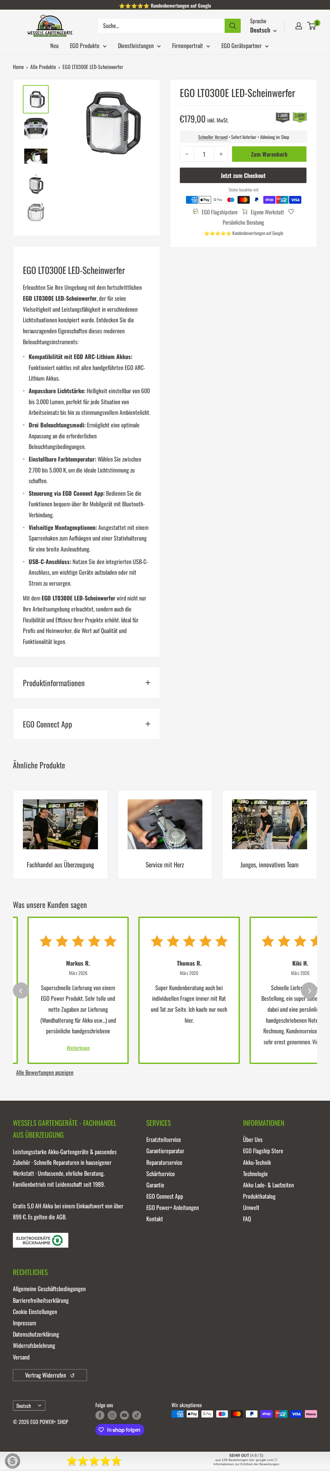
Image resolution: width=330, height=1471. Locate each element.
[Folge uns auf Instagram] (112, 1415)
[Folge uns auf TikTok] (136, 1415)
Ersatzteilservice (163, 1139)
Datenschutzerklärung (36, 1334)
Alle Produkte (43, 67)
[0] (312, 26)
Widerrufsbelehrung (34, 1345)
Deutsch (23, 1405)
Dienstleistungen (136, 45)
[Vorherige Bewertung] (21, 990)
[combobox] (161, 26)
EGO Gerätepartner (241, 45)
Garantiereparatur (165, 1150)
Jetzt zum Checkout (243, 175)
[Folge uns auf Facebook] (99, 1415)
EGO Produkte (85, 45)
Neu (54, 45)
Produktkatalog (259, 1196)
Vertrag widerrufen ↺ (50, 1375)
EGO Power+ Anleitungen (172, 1207)
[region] (165, 839)
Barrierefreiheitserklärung (41, 1300)
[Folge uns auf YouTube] (124, 1415)
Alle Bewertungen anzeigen (44, 1072)
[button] (311, 26)
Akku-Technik (257, 1162)
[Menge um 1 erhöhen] (221, 154)
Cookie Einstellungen (35, 1311)
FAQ (247, 1218)
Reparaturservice (164, 1162)
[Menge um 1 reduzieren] (187, 154)
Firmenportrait (187, 45)
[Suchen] (233, 26)
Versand (21, 1357)
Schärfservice (160, 1173)
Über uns (253, 1139)
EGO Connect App (164, 1196)
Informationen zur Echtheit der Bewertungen (246, 1464)
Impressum (24, 1323)
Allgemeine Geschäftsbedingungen (49, 1288)
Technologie (255, 1173)
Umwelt (251, 1207)
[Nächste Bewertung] (309, 990)
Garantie (155, 1185)
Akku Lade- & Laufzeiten (268, 1185)
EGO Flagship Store (263, 1150)
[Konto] (299, 25)
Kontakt (154, 1218)
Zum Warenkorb (269, 154)
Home (18, 67)
